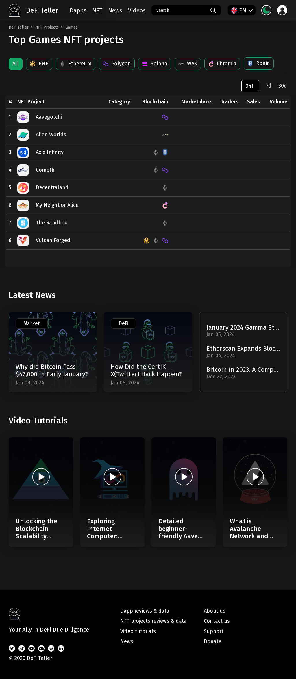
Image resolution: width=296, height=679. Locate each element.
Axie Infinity (50, 152)
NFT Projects (47, 27)
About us (214, 611)
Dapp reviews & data (144, 611)
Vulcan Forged (53, 240)
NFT (97, 10)
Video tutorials (138, 631)
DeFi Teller (19, 27)
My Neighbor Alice (57, 205)
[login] (282, 10)
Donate (212, 641)
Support (213, 631)
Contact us (217, 621)
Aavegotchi (49, 117)
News (115, 10)
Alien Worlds (51, 134)
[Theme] (266, 10)
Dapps (78, 10)
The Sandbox (51, 222)
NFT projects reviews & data (153, 621)
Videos (137, 10)
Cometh (45, 170)
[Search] (213, 10)
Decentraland (52, 187)
